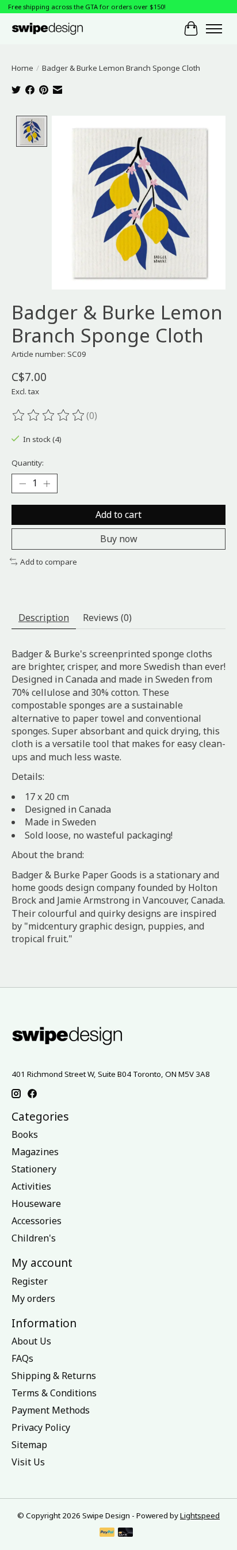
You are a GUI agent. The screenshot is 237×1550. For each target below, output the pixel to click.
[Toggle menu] (213, 28)
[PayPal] (107, 1533)
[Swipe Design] (57, 28)
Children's (34, 1238)
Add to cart (118, 514)
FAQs (22, 1358)
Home (22, 68)
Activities (31, 1186)
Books (25, 1134)
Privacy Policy (41, 1427)
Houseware (36, 1203)
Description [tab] (43, 617)
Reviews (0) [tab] (107, 617)
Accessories (37, 1220)
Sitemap (29, 1444)
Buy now (118, 538)
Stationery (34, 1169)
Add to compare (48, 562)
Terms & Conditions (54, 1393)
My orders (33, 1298)
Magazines (35, 1151)
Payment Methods (51, 1410)
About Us (31, 1341)
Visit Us (28, 1462)
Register (30, 1281)
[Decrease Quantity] (22, 483)
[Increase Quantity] (46, 483)
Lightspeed (200, 1515)
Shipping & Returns (54, 1375)
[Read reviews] (49, 415)
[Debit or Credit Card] (125, 1533)
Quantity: (28, 463)
